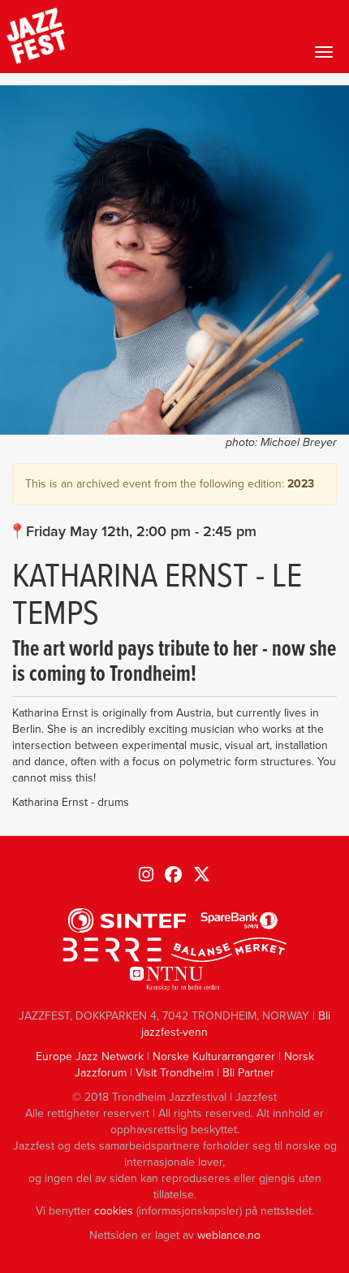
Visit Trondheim (174, 1073)
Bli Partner (248, 1073)
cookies (113, 1211)
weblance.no (229, 1235)
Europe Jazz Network (90, 1056)
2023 (300, 484)
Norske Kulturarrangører (214, 1056)
